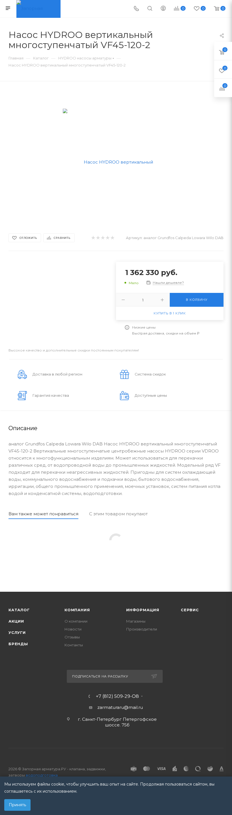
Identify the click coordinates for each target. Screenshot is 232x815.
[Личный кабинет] (163, 9)
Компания (77, 610)
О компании (76, 621)
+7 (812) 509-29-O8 (117, 696)
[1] (93, 237)
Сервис (190, 610)
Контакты (74, 645)
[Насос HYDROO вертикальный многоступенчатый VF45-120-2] (116, 161)
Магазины (135, 621)
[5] (112, 237)
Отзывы (72, 637)
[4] (107, 237)
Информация (142, 610)
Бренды (18, 644)
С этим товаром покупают (118, 513)
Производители (141, 629)
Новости (73, 629)
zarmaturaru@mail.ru (120, 707)
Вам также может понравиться (43, 513)
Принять (17, 804)
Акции (16, 621)
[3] (102, 237)
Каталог (19, 610)
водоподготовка (42, 775)
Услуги (17, 632)
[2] (97, 237)
